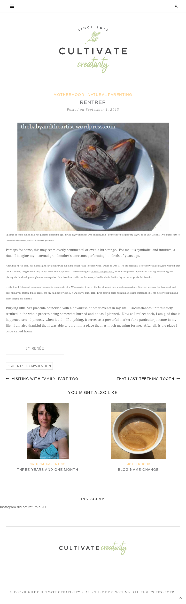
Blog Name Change (138, 469)
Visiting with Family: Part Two (44, 379)
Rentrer (93, 102)
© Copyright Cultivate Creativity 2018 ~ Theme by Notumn (70, 592)
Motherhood (69, 95)
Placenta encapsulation (29, 366)
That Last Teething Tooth (146, 379)
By (34, 348)
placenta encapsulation (102, 271)
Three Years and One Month (47, 469)
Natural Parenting (110, 95)
